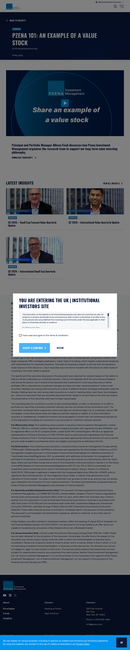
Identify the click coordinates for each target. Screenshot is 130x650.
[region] (65, 320)
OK (121, 642)
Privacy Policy (82, 644)
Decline (60, 347)
